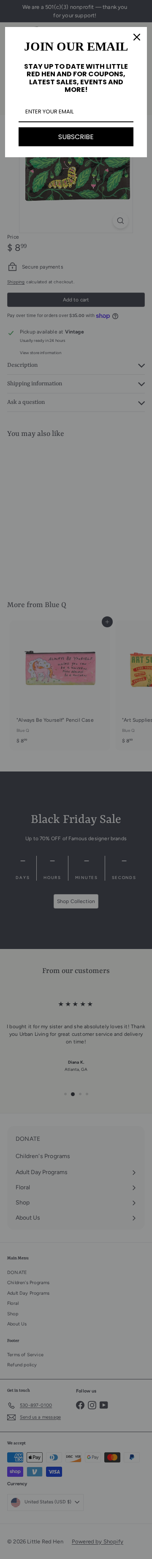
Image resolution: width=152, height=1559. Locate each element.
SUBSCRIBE (76, 137)
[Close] (137, 37)
